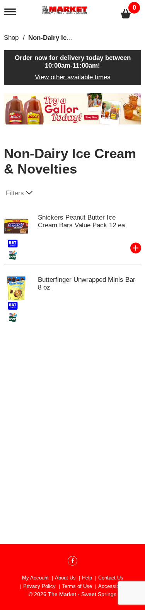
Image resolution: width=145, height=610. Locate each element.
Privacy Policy (39, 586)
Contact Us (110, 578)
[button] (72, 108)
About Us (65, 578)
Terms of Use (77, 586)
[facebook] (72, 562)
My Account (35, 578)
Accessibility (112, 586)
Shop (11, 37)
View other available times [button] (73, 77)
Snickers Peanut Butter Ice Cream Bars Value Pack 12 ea (81, 221)
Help (87, 578)
